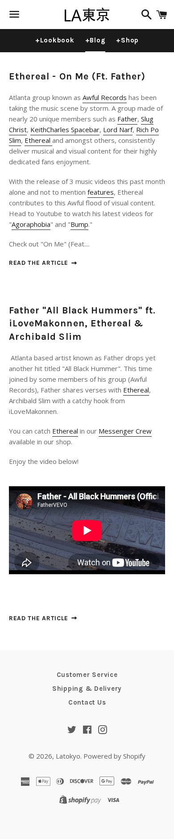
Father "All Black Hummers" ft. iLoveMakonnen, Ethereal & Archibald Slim (82, 323)
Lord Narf (118, 129)
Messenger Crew (125, 430)
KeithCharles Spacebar (64, 129)
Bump (79, 224)
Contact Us (87, 702)
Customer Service (87, 675)
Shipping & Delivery (87, 689)
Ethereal (38, 140)
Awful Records (105, 97)
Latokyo (68, 755)
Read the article (39, 263)
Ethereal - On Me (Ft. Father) (77, 76)
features (100, 192)
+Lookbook (55, 40)
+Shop (127, 40)
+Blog (95, 40)
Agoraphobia (31, 224)
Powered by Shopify (114, 755)
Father (127, 118)
